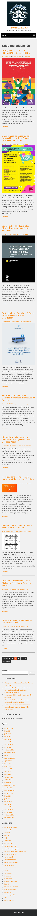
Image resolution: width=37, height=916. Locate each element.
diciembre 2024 (9, 782)
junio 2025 (7, 766)
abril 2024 (7, 804)
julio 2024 (7, 796)
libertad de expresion (11, 887)
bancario (7, 835)
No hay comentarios (17, 56)
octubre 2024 (8, 788)
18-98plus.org (18, 27)
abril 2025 (7, 771)
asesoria (7, 832)
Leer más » (5, 126)
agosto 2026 (8, 728)
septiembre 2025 (9, 758)
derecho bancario (10, 854)
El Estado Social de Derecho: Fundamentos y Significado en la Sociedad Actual (16, 439)
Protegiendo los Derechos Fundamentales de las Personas (16, 51)
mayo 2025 (8, 769)
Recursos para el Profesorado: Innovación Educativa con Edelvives (18, 478)
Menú (4, 35)
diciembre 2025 (9, 750)
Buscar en (5, 670)
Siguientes (6, 661)
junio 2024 (7, 799)
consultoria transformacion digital (15, 851)
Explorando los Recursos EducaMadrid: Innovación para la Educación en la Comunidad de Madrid (17, 690)
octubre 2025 (8, 755)
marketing (7, 892)
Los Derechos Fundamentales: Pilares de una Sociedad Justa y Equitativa (16, 228)
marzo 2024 (8, 807)
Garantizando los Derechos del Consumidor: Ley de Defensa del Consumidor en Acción (16, 138)
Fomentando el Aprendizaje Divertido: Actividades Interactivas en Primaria (18, 397)
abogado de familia (10, 827)
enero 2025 (8, 780)
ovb (5, 897)
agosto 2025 (8, 761)
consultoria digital (10, 846)
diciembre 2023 (9, 815)
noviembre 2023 (9, 817)
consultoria (8, 843)
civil (5, 838)
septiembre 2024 (9, 790)
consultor (7, 841)
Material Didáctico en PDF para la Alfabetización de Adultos (17, 526)
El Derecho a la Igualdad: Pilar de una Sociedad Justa (17, 621)
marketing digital (9, 895)
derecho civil (8, 857)
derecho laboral (9, 865)
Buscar (32, 673)
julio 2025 (7, 763)
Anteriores (6, 658)
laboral (6, 884)
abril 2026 (7, 739)
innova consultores (10, 881)
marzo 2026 (8, 742)
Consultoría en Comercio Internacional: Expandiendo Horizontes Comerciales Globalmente (17, 707)
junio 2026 (7, 734)
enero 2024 (8, 812)
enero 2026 (8, 747)
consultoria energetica (11, 849)
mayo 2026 (8, 736)
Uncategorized (26, 56)
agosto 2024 (8, 793)
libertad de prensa (10, 889)
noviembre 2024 (9, 785)
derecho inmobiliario (11, 862)
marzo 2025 (8, 774)
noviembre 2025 (9, 752)
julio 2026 (7, 731)
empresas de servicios (11, 868)
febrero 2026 (8, 744)
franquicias (8, 873)
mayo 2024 (8, 801)
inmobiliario (8, 878)
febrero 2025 (8, 777)
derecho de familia (10, 860)
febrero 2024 (8, 809)
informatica (8, 876)
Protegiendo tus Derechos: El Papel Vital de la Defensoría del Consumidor (18, 315)
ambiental (7, 830)
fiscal (6, 870)
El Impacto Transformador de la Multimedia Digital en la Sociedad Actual (16, 583)
